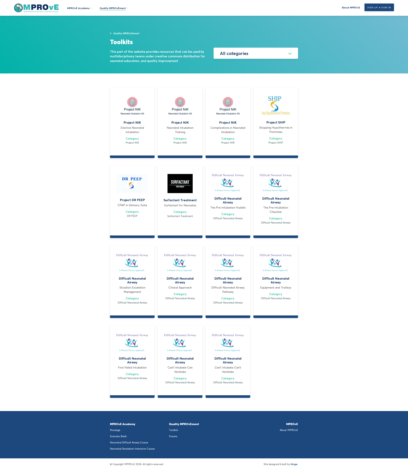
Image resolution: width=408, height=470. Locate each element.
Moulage (115, 430)
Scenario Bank (118, 436)
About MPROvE (351, 7)
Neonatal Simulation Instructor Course (132, 448)
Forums (173, 436)
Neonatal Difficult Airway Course (129, 442)
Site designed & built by (281, 464)
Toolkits (173, 430)
